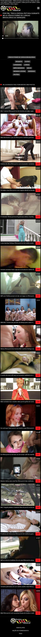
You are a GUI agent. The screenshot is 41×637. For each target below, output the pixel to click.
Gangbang (17, 65)
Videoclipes (20, 627)
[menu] (38, 8)
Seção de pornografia (20, 630)
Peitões (16, 74)
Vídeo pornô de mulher (29, 2)
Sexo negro (14, 4)
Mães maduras (19, 68)
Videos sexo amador (14, 2)
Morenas (31, 71)
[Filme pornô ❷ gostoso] (10, 8)
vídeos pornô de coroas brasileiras (21, 57)
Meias (29, 68)
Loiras (26, 65)
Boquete (19, 61)
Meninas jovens (19, 71)
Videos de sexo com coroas (21, 1)
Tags (20, 633)
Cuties (27, 61)
